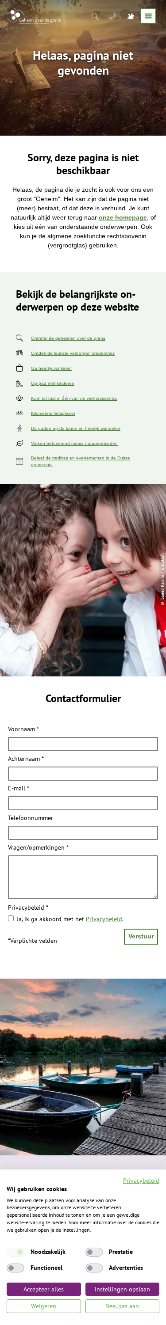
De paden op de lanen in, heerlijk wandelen (75, 428)
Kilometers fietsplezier (53, 413)
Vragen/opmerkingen (38, 847)
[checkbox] (15, 1252)
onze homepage (123, 217)
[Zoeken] (96, 16)
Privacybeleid (28, 907)
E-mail (18, 788)
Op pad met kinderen (52, 383)
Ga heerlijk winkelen (51, 368)
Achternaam (26, 759)
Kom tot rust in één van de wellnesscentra (74, 398)
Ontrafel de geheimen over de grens (68, 338)
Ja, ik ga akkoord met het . (70, 919)
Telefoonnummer (30, 818)
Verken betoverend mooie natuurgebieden (74, 443)
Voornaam (23, 729)
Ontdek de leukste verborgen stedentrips (73, 353)
